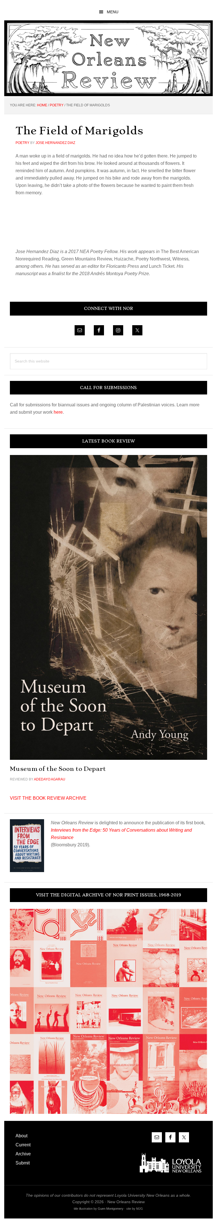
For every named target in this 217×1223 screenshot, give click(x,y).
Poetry (22, 143)
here (58, 412)
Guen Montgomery (110, 1208)
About (21, 1135)
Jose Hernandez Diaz (55, 143)
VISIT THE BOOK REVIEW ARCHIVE (48, 798)
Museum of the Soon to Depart (58, 768)
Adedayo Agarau (49, 779)
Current (23, 1144)
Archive (23, 1153)
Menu (112, 12)
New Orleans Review (108, 58)
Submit (23, 1163)
